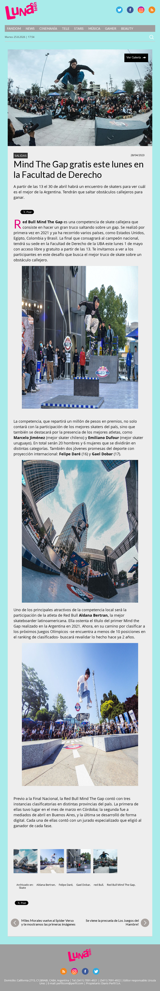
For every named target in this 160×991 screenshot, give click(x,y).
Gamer (110, 28)
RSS (152, 9)
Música (94, 28)
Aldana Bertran (45, 885)
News (30, 28)
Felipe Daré (65, 885)
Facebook (130, 9)
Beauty (127, 28)
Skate (22, 888)
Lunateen (21, 11)
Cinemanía (48, 28)
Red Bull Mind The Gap (121, 885)
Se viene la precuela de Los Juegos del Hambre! (112, 922)
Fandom (14, 28)
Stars (79, 28)
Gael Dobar (83, 885)
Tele (65, 28)
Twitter (119, 9)
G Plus (141, 9)
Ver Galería (133, 57)
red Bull (98, 885)
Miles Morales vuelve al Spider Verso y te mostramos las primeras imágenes (48, 922)
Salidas (21, 155)
